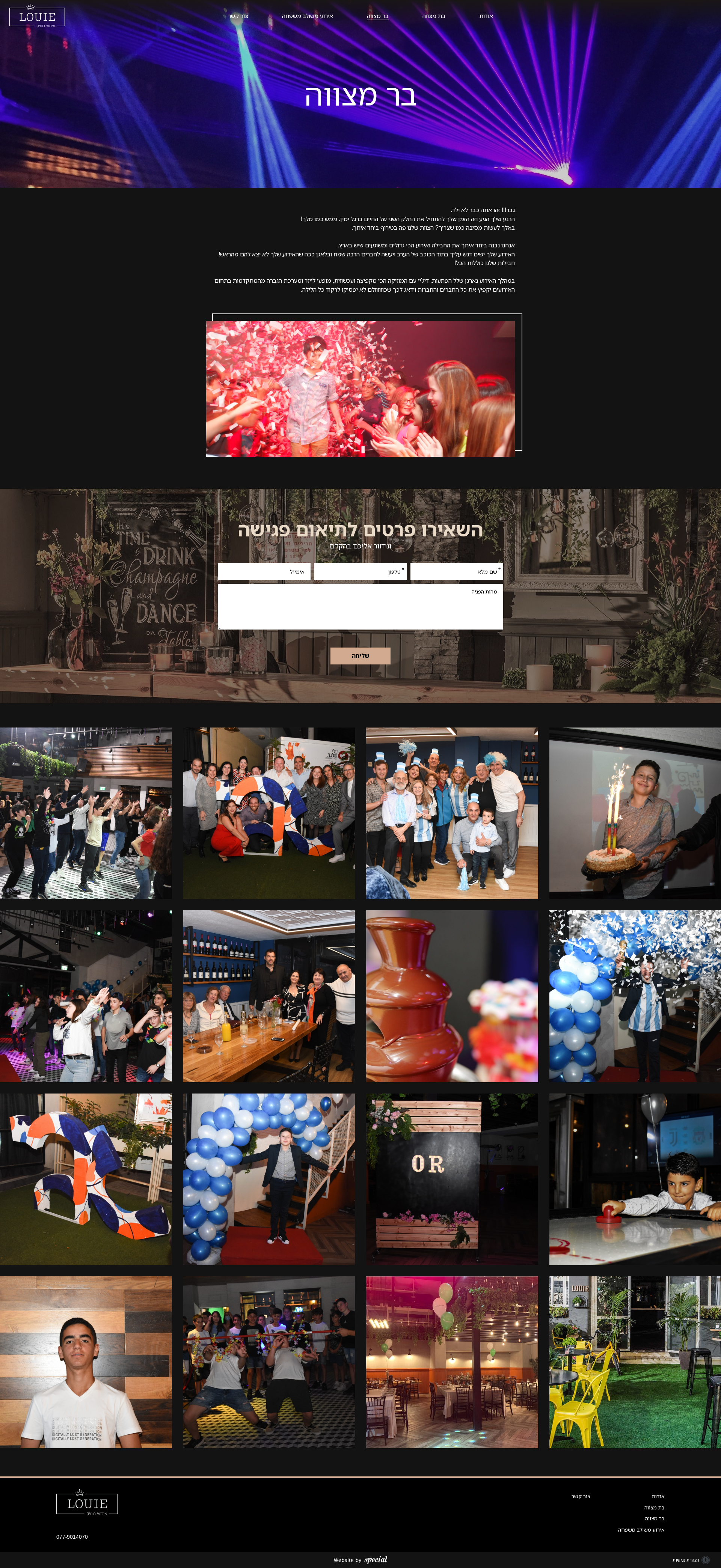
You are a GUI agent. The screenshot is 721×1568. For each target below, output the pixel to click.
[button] (360, 16)
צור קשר (238, 16)
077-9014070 (72, 1536)
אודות (486, 16)
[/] (87, 1501)
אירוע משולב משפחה (307, 16)
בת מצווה (433, 16)
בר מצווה (378, 16)
